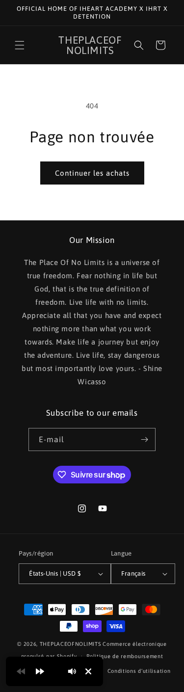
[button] (19, 45)
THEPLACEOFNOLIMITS (71, 644)
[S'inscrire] (144, 439)
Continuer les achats (92, 173)
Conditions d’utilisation (139, 671)
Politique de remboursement (124, 656)
